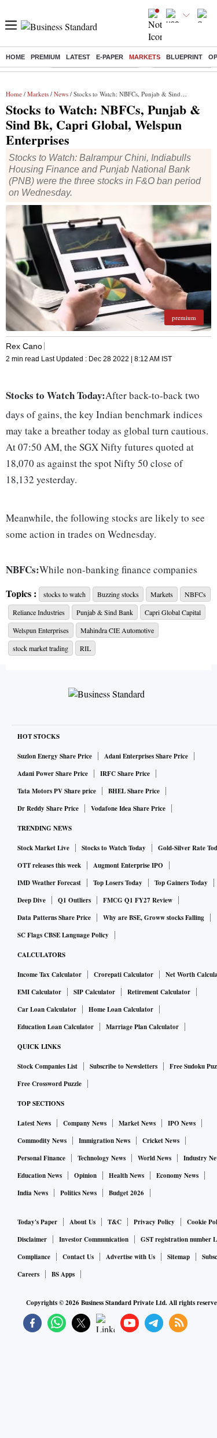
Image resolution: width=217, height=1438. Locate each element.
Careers (28, 1274)
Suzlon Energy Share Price (54, 756)
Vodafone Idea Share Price (128, 808)
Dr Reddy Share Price (48, 808)
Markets (144, 56)
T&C (115, 1222)
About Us (82, 1222)
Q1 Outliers (74, 900)
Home (15, 56)
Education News (39, 1175)
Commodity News (42, 1141)
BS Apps (63, 1274)
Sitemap (178, 1257)
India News (32, 1193)
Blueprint (184, 56)
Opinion (85, 1175)
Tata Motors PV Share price (56, 791)
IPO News (182, 1123)
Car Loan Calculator (46, 1009)
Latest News (34, 1123)
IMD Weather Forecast (49, 883)
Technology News (102, 1158)
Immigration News (104, 1141)
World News (154, 1158)
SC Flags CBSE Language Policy (63, 935)
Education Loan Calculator (55, 1027)
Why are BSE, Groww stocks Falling (153, 918)
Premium (45, 56)
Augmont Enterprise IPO (128, 865)
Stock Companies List (47, 1066)
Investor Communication (93, 1239)
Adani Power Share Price (52, 774)
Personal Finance (41, 1158)
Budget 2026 (126, 1193)
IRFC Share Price (125, 774)
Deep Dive (31, 900)
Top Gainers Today (181, 883)
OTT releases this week (49, 865)
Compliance (33, 1257)
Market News (137, 1123)
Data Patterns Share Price (54, 918)
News (61, 93)
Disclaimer (32, 1239)
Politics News (78, 1193)
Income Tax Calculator (49, 974)
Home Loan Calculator (121, 1009)
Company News (84, 1123)
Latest (78, 56)
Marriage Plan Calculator (142, 1027)
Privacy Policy (154, 1222)
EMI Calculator (39, 992)
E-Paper (109, 56)
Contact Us (78, 1257)
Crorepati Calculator (123, 974)
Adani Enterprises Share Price (146, 756)
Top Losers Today (117, 883)
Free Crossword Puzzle (49, 1084)
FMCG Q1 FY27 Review (137, 900)
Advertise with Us (130, 1257)
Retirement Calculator (158, 992)
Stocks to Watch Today (114, 848)
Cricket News (160, 1141)
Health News (126, 1175)
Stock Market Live (43, 848)
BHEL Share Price (134, 791)
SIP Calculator (94, 992)
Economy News (177, 1175)
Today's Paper (37, 1222)
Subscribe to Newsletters (123, 1066)
